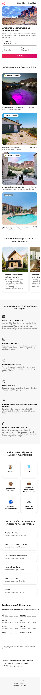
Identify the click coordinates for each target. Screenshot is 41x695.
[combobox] (20, 43)
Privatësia (16, 686)
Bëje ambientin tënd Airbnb (26, 3)
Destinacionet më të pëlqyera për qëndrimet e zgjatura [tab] (19, 609)
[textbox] (11, 50)
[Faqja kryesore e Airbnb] (3, 3)
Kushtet (23, 686)
